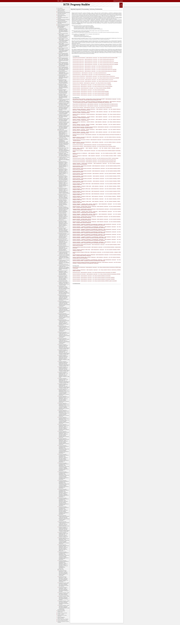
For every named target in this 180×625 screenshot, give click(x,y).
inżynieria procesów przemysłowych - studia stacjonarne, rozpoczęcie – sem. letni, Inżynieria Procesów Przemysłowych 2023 (64, 288)
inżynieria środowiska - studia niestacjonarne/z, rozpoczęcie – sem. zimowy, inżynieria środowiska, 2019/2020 (64, 112)
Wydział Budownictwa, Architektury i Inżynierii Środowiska (64, 20)
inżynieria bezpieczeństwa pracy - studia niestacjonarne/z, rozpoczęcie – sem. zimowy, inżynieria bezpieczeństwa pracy (64, 35)
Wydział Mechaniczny (61, 11)
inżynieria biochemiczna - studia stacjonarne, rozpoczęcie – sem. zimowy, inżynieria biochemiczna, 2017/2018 (64, 77)
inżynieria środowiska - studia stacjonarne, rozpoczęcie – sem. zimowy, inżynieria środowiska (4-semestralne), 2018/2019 (64, 598)
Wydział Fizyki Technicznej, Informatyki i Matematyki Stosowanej (62, 22)
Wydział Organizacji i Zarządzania (63, 24)
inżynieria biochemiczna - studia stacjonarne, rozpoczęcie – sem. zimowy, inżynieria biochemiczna (64, 72)
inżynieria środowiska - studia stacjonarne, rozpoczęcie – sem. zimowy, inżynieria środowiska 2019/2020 (64, 119)
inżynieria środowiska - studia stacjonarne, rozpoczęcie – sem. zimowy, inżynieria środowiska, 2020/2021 (64, 127)
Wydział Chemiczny (61, 14)
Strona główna (60, 8)
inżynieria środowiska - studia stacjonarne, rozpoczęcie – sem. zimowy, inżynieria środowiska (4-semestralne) (64, 594)
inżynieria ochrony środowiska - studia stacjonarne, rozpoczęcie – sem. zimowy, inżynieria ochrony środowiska (64, 100)
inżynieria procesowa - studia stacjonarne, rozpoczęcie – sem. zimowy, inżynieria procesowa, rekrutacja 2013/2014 (64, 108)
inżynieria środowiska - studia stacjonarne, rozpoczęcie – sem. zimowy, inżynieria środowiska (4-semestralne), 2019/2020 (64, 602)
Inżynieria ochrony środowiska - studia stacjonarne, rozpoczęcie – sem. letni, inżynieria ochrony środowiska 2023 (64, 159)
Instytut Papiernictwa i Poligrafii (63, 619)
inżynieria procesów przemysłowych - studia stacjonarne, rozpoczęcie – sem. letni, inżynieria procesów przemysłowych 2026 (64, 292)
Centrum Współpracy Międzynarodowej (61, 617)
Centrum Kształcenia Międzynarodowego (61, 10)
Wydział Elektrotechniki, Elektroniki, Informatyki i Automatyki (64, 13)
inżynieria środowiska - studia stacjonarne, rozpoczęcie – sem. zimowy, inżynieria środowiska (64, 116)
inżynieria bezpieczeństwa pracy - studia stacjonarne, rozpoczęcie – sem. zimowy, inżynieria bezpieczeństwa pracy (64, 55)
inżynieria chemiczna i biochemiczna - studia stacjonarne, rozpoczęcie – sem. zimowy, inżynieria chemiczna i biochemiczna (63, 81)
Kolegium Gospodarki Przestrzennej (61, 611)
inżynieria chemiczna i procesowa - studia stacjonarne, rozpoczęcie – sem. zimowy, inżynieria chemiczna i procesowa (63, 91)
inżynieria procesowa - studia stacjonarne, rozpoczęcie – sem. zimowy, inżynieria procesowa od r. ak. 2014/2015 (64, 104)
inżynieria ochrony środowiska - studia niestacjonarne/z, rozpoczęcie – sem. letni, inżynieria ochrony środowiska (64, 253)
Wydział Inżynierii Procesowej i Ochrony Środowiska (63, 26)
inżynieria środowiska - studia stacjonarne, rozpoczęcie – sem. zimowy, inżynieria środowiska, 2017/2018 (64, 123)
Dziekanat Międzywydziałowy (63, 620)
